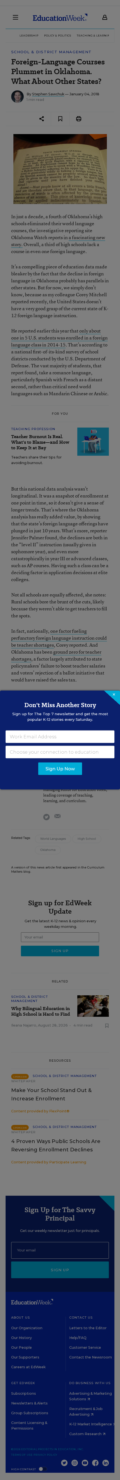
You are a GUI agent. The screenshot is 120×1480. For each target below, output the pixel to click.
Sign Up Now (60, 768)
